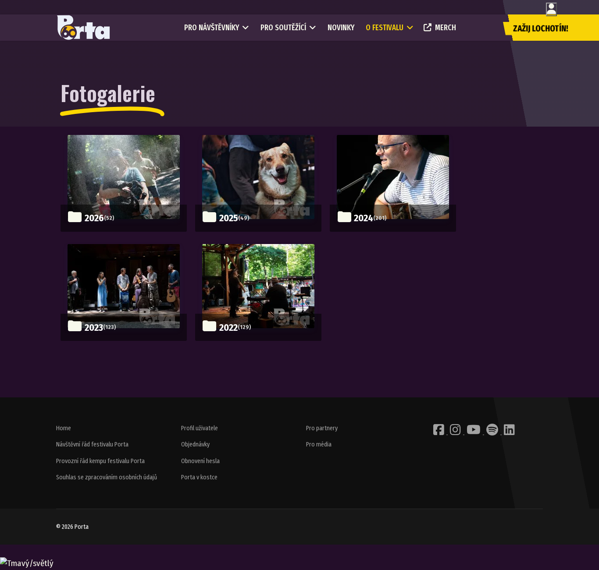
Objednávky (195, 444)
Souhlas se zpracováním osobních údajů (106, 477)
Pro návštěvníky (211, 27)
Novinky (341, 27)
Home (63, 428)
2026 (94, 218)
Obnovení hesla (200, 461)
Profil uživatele (199, 428)
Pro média (319, 444)
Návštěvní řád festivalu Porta (92, 444)
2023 (94, 327)
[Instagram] (456, 432)
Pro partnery (322, 428)
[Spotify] (493, 432)
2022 (228, 327)
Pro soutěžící (283, 27)
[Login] (551, 9)
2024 (363, 218)
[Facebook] (439, 432)
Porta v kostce (199, 477)
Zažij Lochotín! (540, 28)
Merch (445, 27)
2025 (228, 218)
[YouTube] (474, 432)
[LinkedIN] (509, 432)
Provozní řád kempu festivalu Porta (100, 461)
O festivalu (384, 27)
